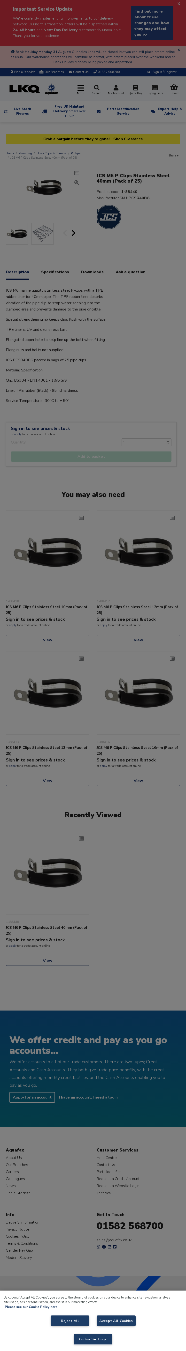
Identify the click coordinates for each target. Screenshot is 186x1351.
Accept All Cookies (116, 1320)
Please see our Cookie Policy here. (31, 1307)
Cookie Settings (93, 1339)
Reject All (70, 1320)
